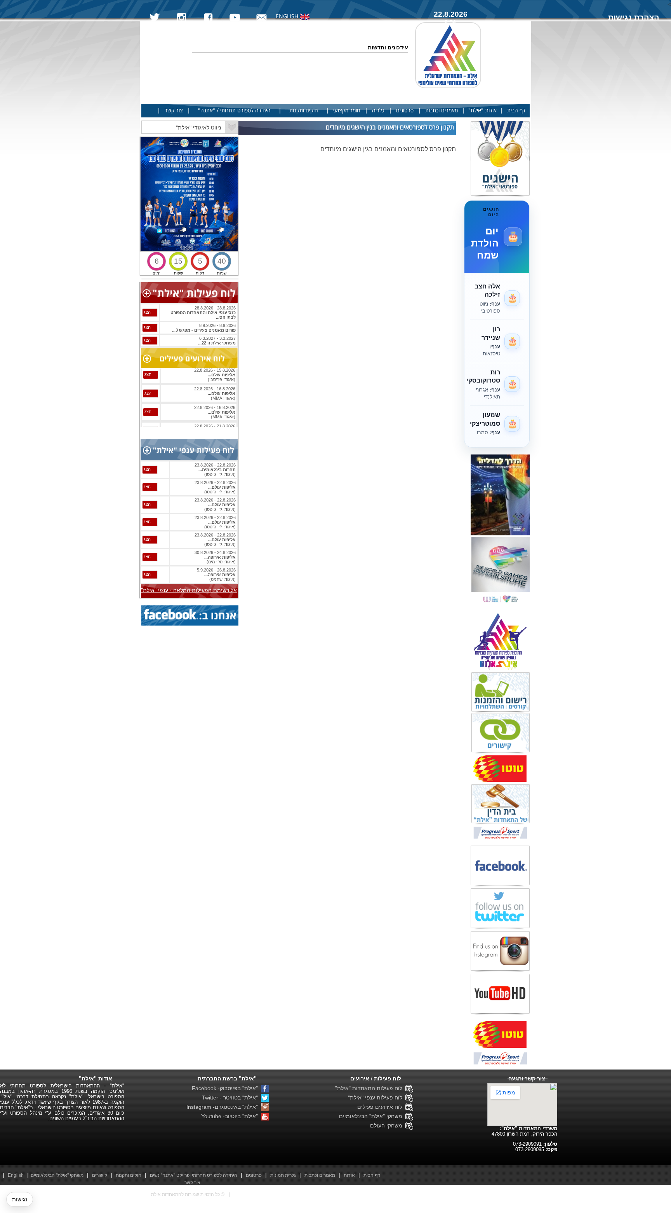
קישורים (99, 1175)
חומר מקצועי (346, 110)
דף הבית (516, 110)
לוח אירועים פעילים (381, 1107)
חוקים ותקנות (303, 110)
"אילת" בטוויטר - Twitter (231, 1097)
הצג (147, 312)
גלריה (378, 110)
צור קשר (174, 110)
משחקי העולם (387, 1125)
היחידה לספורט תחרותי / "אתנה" (234, 110)
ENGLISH (288, 16)
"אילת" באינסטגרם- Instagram (223, 1107)
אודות (349, 1175)
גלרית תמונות (283, 1175)
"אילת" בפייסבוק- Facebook (226, 1088)
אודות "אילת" (482, 110)
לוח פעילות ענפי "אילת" (376, 1097)
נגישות (19, 1199)
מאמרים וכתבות (441, 110)
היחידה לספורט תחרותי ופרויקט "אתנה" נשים (193, 1175)
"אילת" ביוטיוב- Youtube (231, 1116)
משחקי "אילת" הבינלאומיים (372, 1116)
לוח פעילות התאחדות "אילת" (370, 1088)
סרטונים (405, 110)
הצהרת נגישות (633, 17)
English (16, 1175)
